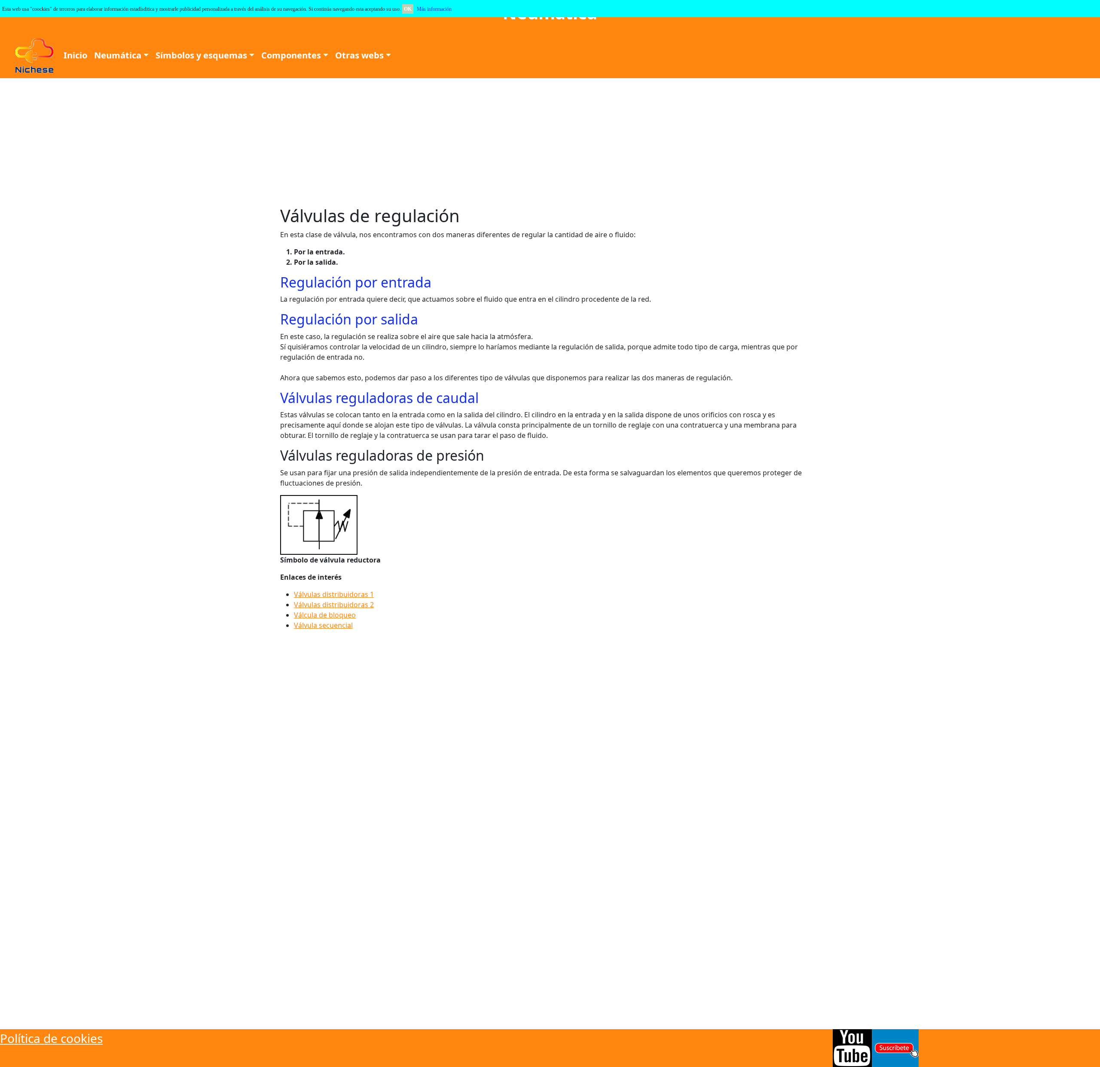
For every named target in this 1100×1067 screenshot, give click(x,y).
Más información (434, 9)
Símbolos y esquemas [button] (201, 55)
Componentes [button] (291, 55)
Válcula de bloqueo (325, 615)
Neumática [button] (117, 55)
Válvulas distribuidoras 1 (334, 594)
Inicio (75, 55)
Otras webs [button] (359, 55)
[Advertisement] (266, 142)
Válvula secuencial (323, 625)
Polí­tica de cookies (51, 1038)
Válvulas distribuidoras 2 (334, 604)
